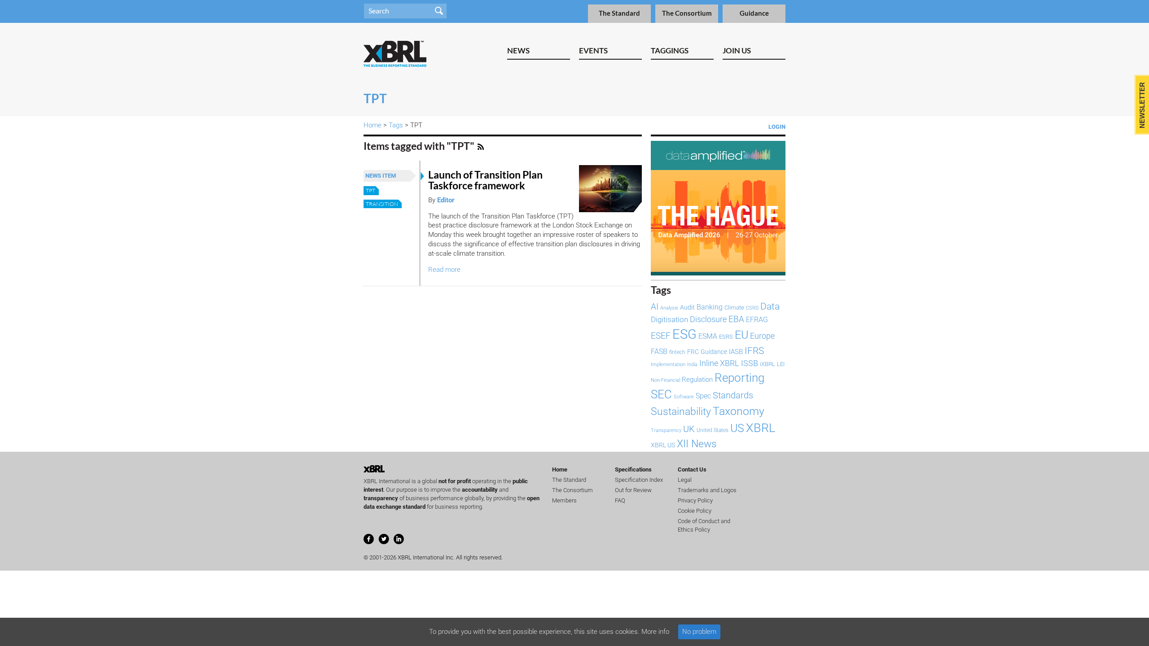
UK (689, 428)
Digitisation (669, 319)
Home (373, 125)
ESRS (726, 336)
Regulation (697, 379)
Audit (687, 307)
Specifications (633, 469)
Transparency (666, 430)
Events (593, 50)
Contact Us (692, 469)
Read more (444, 270)
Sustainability (681, 411)
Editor (446, 200)
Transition (382, 204)
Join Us (737, 50)
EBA (736, 319)
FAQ (620, 500)
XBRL (760, 428)
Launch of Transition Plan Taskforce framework (485, 180)
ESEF (661, 336)
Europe (762, 335)
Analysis (669, 308)
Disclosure (708, 319)
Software (684, 396)
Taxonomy (738, 411)
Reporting (739, 377)
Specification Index (639, 479)
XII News (697, 443)
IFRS (754, 350)
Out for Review (633, 490)
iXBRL (767, 364)
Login (776, 126)
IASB (736, 352)
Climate (734, 307)
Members (564, 500)
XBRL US (663, 445)
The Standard (619, 13)
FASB (659, 351)
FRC (693, 351)
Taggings (670, 50)
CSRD (752, 308)
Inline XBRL (719, 363)
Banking (710, 307)
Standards (733, 395)
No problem (699, 632)
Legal (685, 479)
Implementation (668, 364)
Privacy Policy (695, 500)
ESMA (707, 336)
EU (741, 334)
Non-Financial (665, 380)
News (518, 50)
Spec (703, 396)
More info (655, 632)
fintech (677, 352)
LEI (781, 364)
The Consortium (687, 13)
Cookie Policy (694, 510)
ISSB (749, 363)
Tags (396, 125)
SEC (661, 394)
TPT (370, 190)
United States (712, 430)
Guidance (754, 13)
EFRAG (757, 319)
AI (654, 307)
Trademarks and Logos (707, 490)
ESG (684, 334)
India (692, 364)
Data (770, 306)
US (737, 428)
